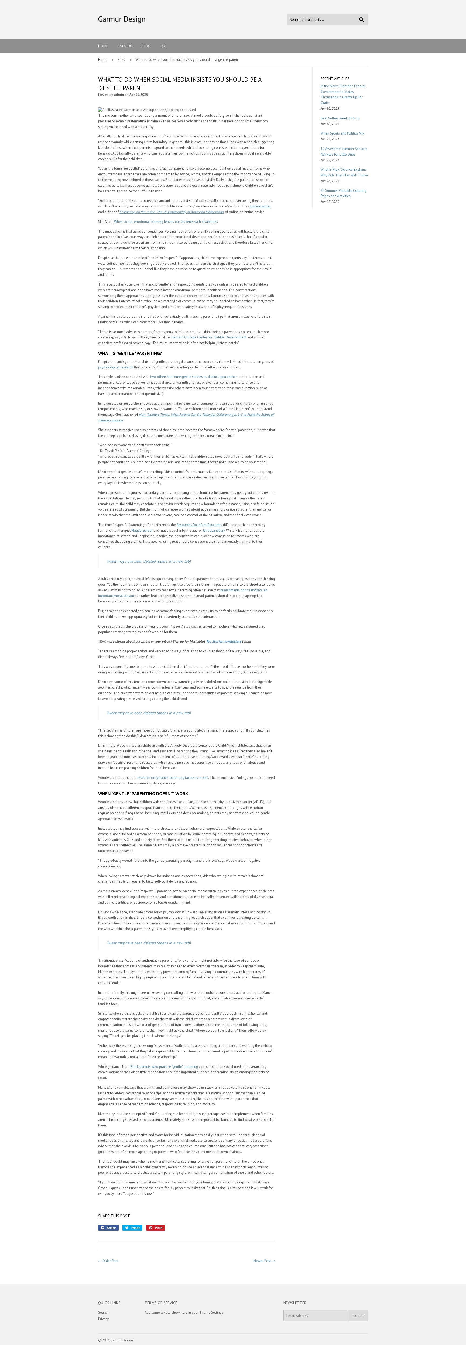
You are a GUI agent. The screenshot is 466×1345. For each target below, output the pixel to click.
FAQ (163, 45)
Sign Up (358, 1316)
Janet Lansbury (214, 530)
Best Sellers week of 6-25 (340, 118)
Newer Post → (264, 1261)
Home (103, 45)
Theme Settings (211, 1312)
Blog (146, 45)
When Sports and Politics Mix (342, 133)
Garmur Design (121, 1340)
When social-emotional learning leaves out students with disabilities (166, 221)
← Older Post (108, 1261)
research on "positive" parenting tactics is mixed (172, 777)
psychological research (115, 367)
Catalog (124, 45)
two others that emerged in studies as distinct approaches (193, 376)
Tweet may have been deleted (149, 561)
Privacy (103, 1319)
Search (103, 1312)
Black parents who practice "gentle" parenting (164, 1066)
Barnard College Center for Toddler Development (209, 337)
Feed (121, 59)
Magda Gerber (142, 530)
